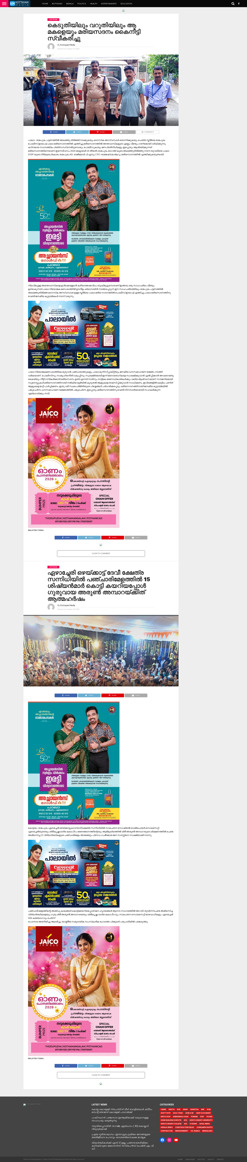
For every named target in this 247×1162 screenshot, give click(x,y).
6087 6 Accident (203, 1113)
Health (93, 3)
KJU (185, 1120)
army (185, 1109)
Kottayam (57, 3)
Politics (81, 3)
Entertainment (109, 3)
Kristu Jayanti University (201, 1120)
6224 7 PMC (178, 1113)
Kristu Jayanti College (171, 1124)
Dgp (202, 1117)
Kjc (185, 1124)
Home (45, 3)
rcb (208, 1109)
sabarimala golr (180, 1117)
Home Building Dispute (171, 1120)
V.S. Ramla (195, 1131)
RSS (178, 1109)
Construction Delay (184, 1127)
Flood (209, 1117)
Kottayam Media (67, 45)
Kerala (69, 3)
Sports (220, 1159)
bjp (202, 1109)
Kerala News (167, 1127)
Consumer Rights (204, 1127)
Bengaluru (207, 1131)
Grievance (190, 1159)
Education (126, 3)
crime (163, 1109)
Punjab (194, 1117)
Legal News (204, 1124)
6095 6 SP (190, 1113)
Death (171, 1109)
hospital (194, 1109)
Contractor (167, 1131)
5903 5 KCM (165, 1117)
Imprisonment (181, 1131)
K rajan (193, 1124)
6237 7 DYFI (165, 1113)
